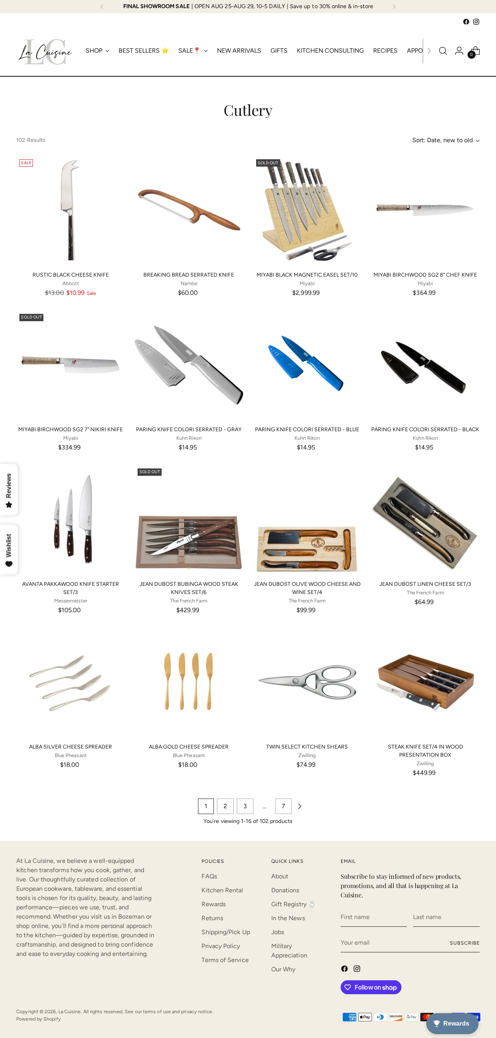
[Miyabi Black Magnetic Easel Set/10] (307, 210)
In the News (288, 918)
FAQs (209, 876)
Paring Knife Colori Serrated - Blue (307, 429)
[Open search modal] (443, 51)
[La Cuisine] (45, 50)
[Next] (394, 6)
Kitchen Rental (222, 890)
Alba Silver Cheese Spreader (70, 747)
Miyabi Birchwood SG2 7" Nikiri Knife (70, 429)
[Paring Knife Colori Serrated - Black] (425, 365)
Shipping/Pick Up (226, 932)
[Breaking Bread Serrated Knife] (188, 210)
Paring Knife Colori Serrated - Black (425, 429)
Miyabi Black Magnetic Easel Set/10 (307, 275)
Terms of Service (225, 960)
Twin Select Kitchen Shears (307, 747)
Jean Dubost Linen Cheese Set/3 (425, 584)
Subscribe (464, 943)
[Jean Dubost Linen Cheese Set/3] (425, 519)
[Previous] (101, 6)
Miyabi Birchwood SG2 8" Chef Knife (425, 275)
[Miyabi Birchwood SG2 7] (70, 365)
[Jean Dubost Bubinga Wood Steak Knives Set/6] (188, 519)
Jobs (277, 932)
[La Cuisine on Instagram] (476, 21)
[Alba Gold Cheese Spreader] (188, 682)
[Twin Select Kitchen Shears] (307, 682)
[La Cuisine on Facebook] (466, 21)
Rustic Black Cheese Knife (71, 275)
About (279, 876)
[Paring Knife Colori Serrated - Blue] (307, 365)
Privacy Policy (221, 946)
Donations (285, 890)
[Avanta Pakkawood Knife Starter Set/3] (70, 519)
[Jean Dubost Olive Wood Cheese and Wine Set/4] (307, 519)
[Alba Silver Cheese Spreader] (70, 682)
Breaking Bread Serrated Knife (188, 275)
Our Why (283, 969)
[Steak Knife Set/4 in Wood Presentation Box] (425, 682)
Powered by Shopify (38, 1019)
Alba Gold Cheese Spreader (189, 747)
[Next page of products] (299, 806)
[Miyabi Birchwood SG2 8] (425, 210)
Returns (212, 918)
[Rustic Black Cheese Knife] (70, 210)
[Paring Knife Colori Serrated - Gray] (188, 365)
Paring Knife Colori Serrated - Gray (188, 429)
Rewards (214, 904)
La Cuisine (70, 1011)
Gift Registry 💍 (293, 904)
